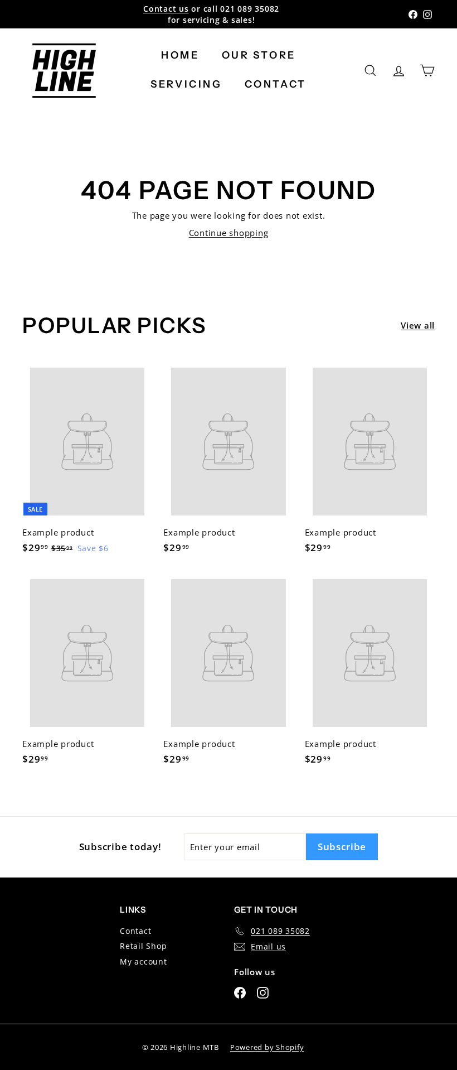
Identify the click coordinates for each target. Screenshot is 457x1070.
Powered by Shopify (267, 1047)
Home (180, 55)
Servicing (186, 84)
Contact (276, 84)
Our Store (259, 55)
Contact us (166, 8)
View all (418, 325)
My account (143, 961)
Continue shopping (229, 232)
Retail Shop (143, 946)
